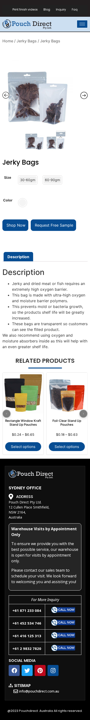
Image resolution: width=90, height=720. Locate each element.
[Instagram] (53, 670)
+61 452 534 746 (26, 623)
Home (7, 41)
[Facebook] (14, 670)
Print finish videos (25, 9)
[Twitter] (27, 670)
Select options (23, 446)
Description (18, 256)
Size (7, 177)
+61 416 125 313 (26, 635)
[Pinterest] (40, 670)
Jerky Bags (27, 41)
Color (7, 200)
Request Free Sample (53, 225)
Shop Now (15, 225)
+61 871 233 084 (26, 610)
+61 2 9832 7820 (26, 648)
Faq (75, 9)
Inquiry (61, 9)
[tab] (18, 257)
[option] (45, 94)
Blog (46, 9)
